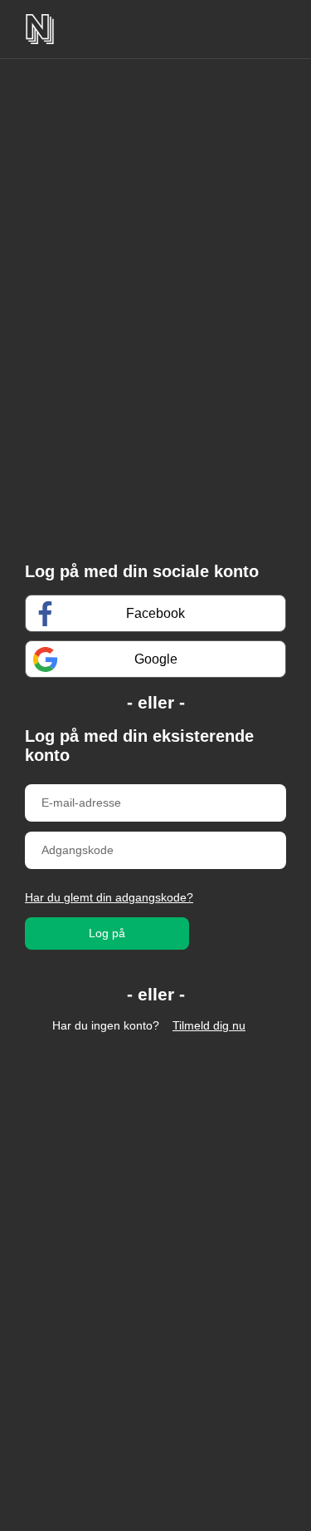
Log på (107, 933)
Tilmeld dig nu (209, 1025)
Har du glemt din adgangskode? (109, 897)
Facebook (155, 613)
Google (155, 659)
